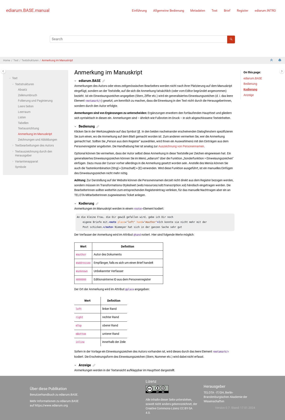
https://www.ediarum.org (51, 405)
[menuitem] (139, 10)
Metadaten (197, 10)
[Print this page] (280, 60)
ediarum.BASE (252, 78)
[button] (10, 78)
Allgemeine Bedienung (168, 10)
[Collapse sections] (272, 60)
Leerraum (24, 112)
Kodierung (250, 89)
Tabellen (23, 123)
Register (242, 10)
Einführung (139, 10)
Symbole (20, 167)
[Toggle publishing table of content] (3, 71)
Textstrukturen (30, 60)
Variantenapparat (26, 161)
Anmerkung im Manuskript (57, 60)
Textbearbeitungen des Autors (34, 145)
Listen (22, 117)
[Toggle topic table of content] (282, 71)
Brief (227, 10)
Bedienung (250, 83)
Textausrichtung (28, 128)
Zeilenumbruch (27, 95)
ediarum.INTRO (265, 10)
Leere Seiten (26, 106)
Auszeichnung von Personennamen (181, 146)
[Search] (231, 39)
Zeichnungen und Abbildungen (37, 139)
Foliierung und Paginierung (35, 100)
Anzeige (248, 95)
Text (214, 10)
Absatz (22, 89)
